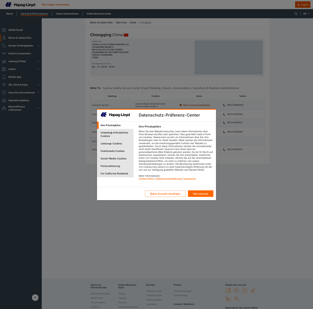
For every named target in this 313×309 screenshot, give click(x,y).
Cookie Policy (146, 178)
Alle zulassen (200, 193)
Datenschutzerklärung (168, 178)
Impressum (189, 178)
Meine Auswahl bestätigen (165, 193)
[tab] (115, 125)
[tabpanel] (176, 153)
